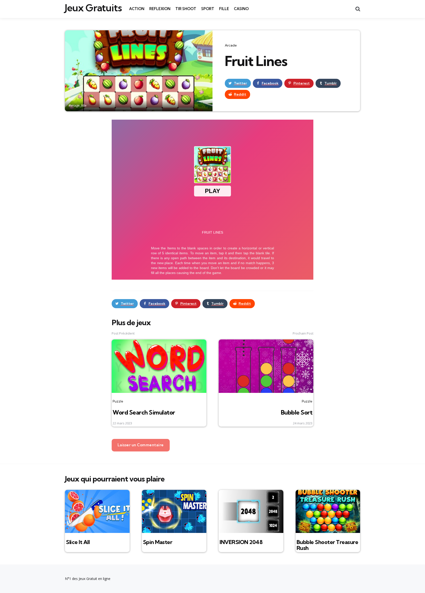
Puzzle (118, 401)
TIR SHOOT (185, 8)
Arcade (231, 45)
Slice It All (78, 542)
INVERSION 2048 (241, 542)
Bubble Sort (297, 412)
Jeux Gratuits (93, 7)
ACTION (136, 8)
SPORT (207, 8)
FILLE (224, 8)
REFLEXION (159, 8)
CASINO (241, 8)
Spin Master (157, 542)
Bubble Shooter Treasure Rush (327, 545)
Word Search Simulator (144, 412)
